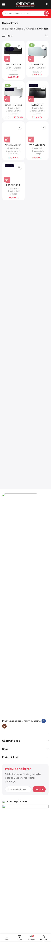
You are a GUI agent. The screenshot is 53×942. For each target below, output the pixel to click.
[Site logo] (25, 4)
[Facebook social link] (44, 721)
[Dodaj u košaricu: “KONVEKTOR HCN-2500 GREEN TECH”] (7, 139)
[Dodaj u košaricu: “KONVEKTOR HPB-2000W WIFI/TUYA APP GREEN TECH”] (31, 139)
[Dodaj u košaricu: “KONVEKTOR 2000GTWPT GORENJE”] (31, 59)
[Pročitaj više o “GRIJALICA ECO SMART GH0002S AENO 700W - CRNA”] (7, 59)
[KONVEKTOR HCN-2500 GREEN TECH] (13, 133)
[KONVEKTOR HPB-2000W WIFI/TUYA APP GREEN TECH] (37, 133)
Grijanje (30, 28)
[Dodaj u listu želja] (19, 46)
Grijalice (17, 68)
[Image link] (20, 604)
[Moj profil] (47, 4)
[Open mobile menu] (4, 4)
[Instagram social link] (4, 726)
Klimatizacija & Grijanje (11, 28)
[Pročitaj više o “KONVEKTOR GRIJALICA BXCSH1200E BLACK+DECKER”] (31, 99)
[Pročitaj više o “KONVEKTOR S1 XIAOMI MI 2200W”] (7, 180)
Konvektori (13, 70)
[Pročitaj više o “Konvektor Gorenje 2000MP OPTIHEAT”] (7, 99)
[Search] (46, 13)
